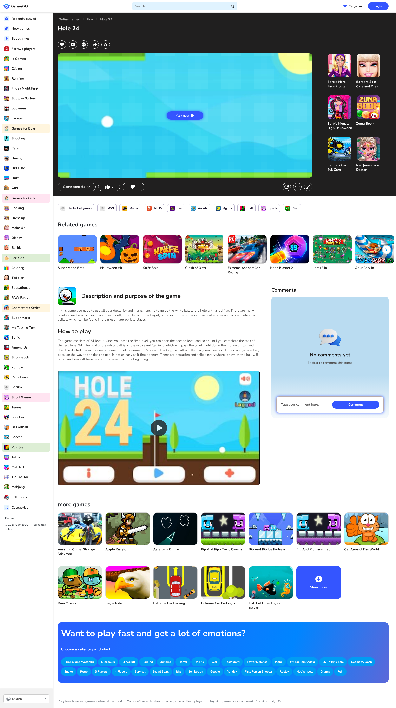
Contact (10, 518)
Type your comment (301, 404)
